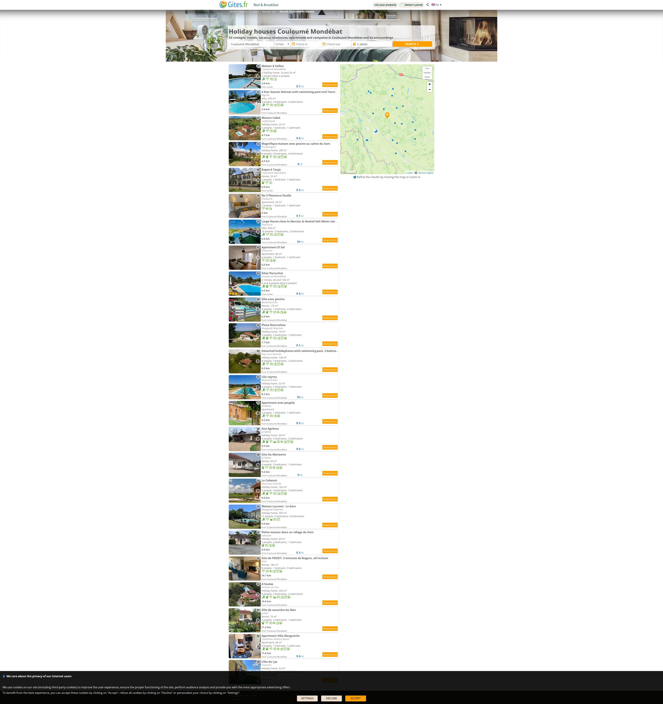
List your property (385, 4)
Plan (427, 68)
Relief (427, 77)
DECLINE (331, 698)
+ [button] (430, 84)
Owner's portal (413, 4)
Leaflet (409, 172)
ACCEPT (356, 698)
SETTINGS (307, 698)
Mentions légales (425, 172)
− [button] (430, 89)
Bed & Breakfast (266, 5)
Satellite (427, 72)
